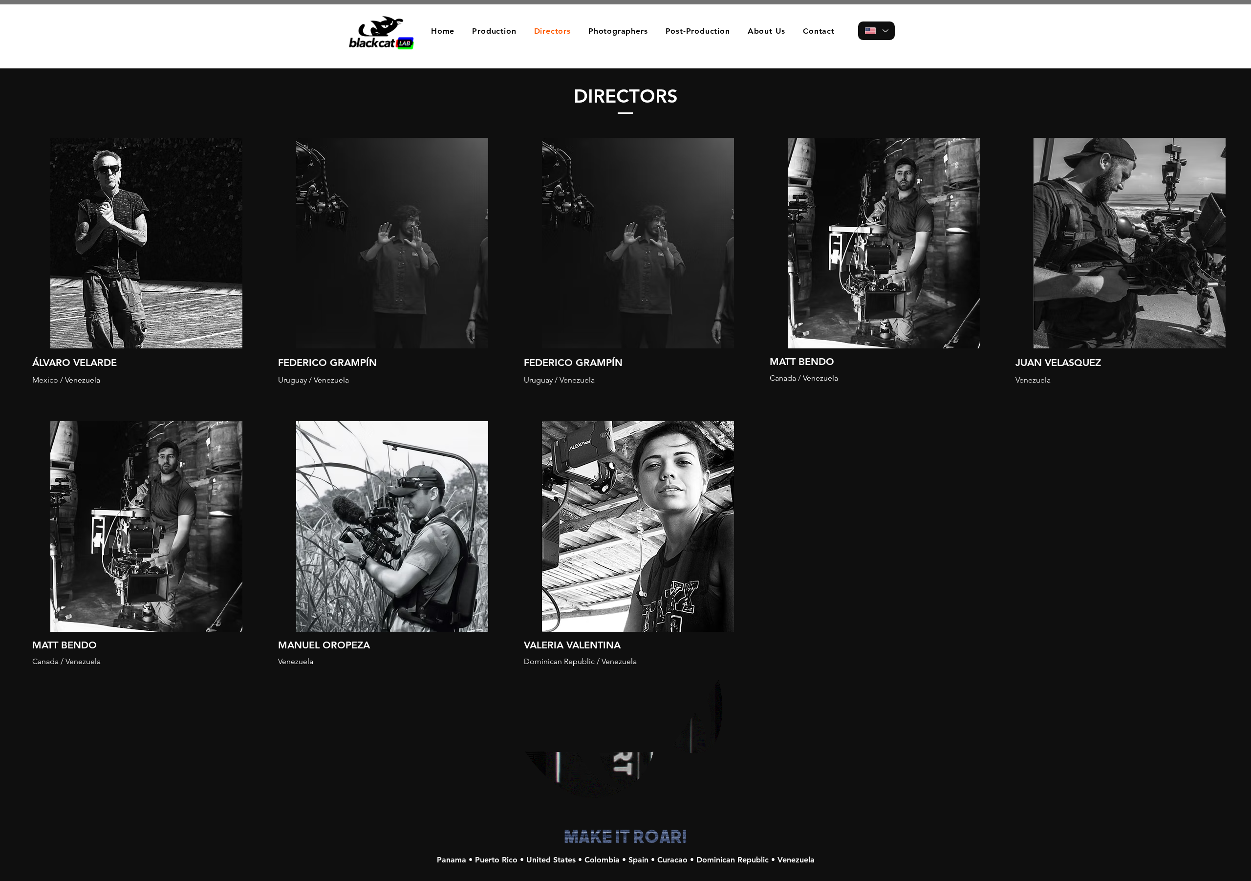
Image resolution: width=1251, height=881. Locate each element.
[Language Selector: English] (876, 30)
